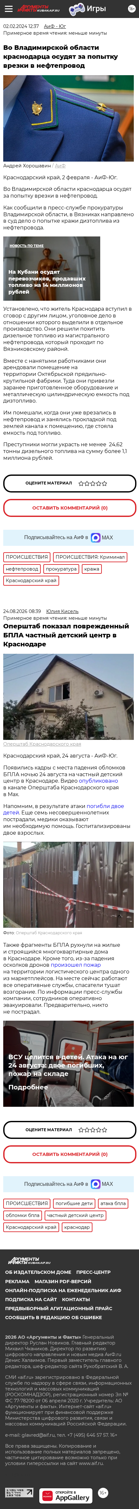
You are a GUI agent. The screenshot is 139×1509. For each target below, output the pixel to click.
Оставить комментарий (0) (70, 508)
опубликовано (98, 781)
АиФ (60, 166)
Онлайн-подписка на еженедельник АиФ (63, 1290)
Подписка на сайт (31, 1299)
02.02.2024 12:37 (21, 26)
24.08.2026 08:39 (22, 611)
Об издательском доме (38, 1272)
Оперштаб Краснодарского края (42, 744)
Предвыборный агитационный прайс (58, 1308)
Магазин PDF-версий (63, 1281)
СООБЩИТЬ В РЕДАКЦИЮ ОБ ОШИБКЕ (53, 1317)
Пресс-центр (93, 1272)
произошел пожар (76, 965)
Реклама (17, 1281)
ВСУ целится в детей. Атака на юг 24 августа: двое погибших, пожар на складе (68, 1065)
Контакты (76, 1299)
